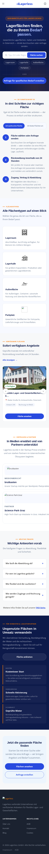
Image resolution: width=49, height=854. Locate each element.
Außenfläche (38, 62)
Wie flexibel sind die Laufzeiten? (21, 584)
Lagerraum (10, 62)
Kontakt (6, 828)
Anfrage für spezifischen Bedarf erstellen (24, 80)
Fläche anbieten (25, 657)
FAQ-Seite (40, 607)
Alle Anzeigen (9, 360)
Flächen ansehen (24, 766)
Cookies (30, 833)
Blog (4, 833)
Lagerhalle (24, 62)
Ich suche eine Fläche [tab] (13, 126)
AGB (28, 824)
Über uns (6, 824)
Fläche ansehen (24, 416)
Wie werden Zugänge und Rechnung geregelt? (23, 595)
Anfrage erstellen (24, 774)
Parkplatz (24, 68)
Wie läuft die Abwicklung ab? (19, 563)
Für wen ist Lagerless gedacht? (20, 573)
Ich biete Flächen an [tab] (35, 126)
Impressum (31, 828)
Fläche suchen (36, 55)
